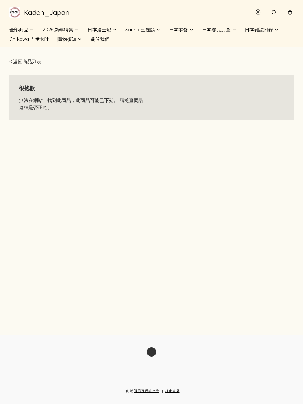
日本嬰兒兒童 (216, 30)
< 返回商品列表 (25, 61)
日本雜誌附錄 (259, 30)
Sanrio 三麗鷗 (140, 30)
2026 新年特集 (58, 30)
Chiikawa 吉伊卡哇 (29, 39)
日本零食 (178, 30)
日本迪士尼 (99, 30)
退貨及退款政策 (146, 391)
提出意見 (172, 391)
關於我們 (100, 39)
